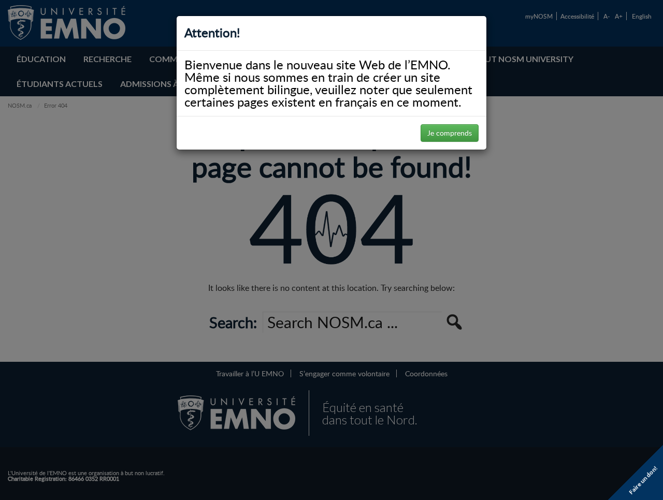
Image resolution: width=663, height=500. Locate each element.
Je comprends (449, 133)
